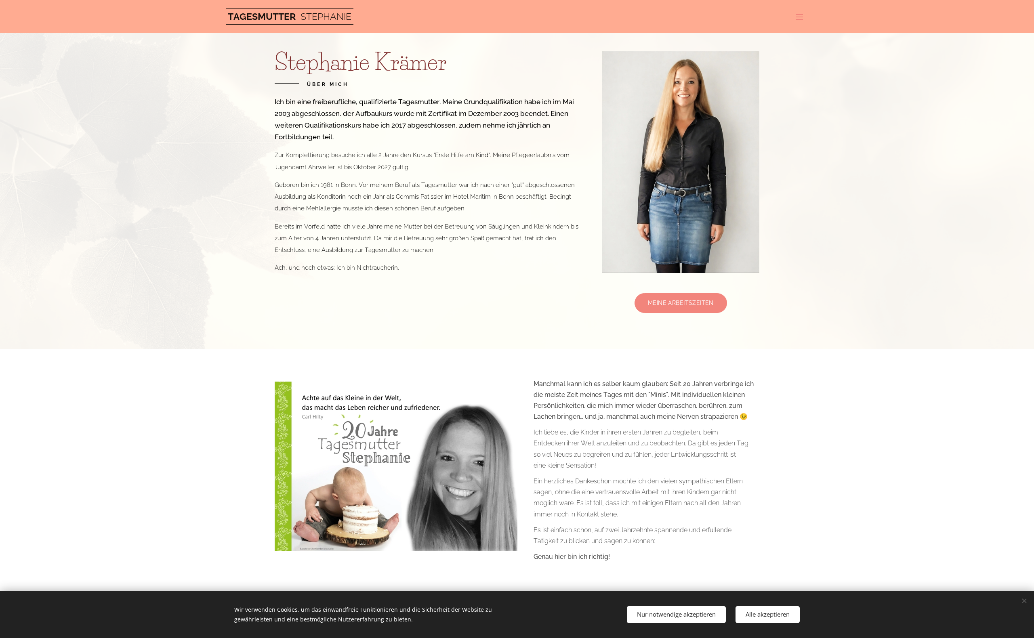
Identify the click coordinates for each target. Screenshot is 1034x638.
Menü (802, 16)
